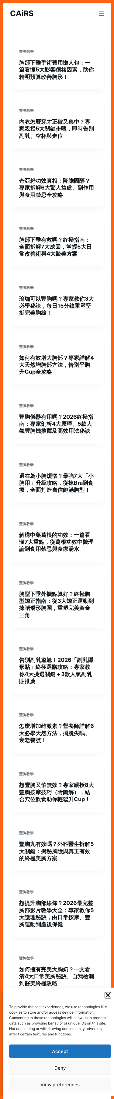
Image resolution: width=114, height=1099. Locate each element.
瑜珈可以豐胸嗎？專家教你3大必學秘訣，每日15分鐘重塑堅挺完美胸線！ (56, 305)
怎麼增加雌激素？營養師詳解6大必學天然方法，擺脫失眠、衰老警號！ (56, 733)
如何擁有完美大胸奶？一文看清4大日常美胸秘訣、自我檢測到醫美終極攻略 (56, 976)
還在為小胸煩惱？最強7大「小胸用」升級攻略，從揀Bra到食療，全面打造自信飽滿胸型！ (56, 483)
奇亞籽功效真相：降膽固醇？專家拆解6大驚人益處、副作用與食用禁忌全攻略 (56, 187)
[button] (108, 995)
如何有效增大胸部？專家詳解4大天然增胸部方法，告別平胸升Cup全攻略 (56, 365)
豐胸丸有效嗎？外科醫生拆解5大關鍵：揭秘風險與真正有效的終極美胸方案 (56, 851)
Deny (60, 1068)
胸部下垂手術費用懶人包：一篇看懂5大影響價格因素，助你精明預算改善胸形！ (56, 69)
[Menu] (101, 13)
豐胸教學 (26, 51)
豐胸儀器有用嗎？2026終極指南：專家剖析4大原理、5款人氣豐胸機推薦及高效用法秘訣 (56, 424)
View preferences (60, 1084)
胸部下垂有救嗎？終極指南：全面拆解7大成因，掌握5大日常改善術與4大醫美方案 (55, 246)
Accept (60, 1051)
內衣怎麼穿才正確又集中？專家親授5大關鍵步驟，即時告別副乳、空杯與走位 (56, 128)
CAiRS (21, 13)
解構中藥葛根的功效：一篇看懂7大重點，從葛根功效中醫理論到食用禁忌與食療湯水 (56, 542)
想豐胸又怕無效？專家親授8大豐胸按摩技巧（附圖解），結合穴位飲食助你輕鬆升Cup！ (56, 792)
